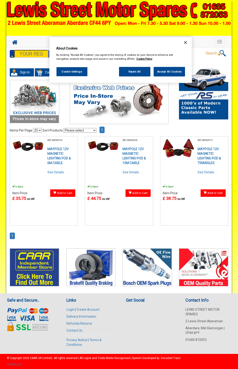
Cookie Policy (144, 58)
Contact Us (74, 330)
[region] (120, 60)
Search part (14, 364)
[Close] (185, 42)
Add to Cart (64, 193)
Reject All (135, 71)
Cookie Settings (72, 71)
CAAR (33, 358)
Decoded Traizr (171, 358)
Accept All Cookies (169, 71)
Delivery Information (81, 316)
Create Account (87, 309)
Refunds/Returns (79, 323)
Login (70, 309)
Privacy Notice (76, 340)
